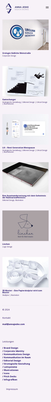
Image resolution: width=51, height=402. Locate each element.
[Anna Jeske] (17, 8)
